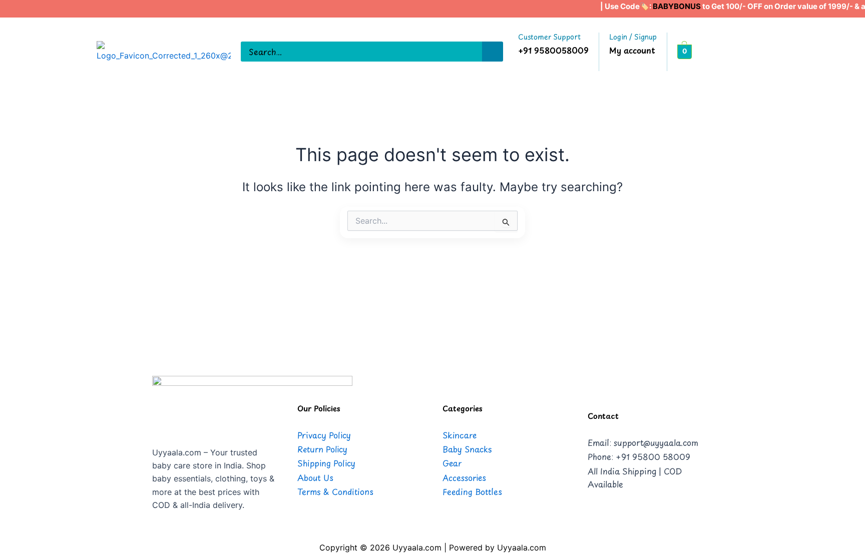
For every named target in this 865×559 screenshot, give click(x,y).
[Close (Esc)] (854, 11)
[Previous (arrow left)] (17, 280)
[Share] (832, 11)
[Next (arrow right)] (847, 280)
